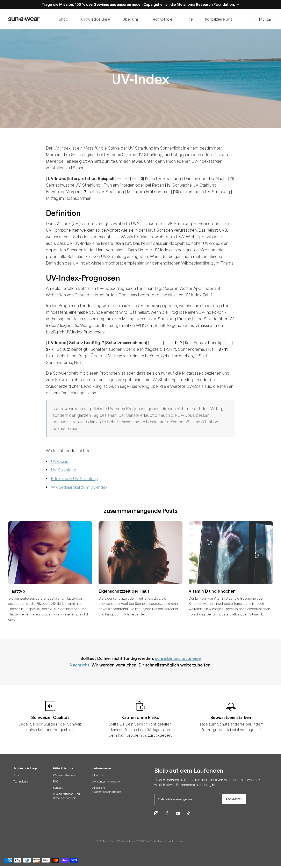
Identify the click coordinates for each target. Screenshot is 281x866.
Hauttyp (16, 591)
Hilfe (189, 19)
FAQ (55, 781)
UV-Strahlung (63, 469)
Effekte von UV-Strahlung (74, 478)
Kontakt (58, 787)
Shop (63, 19)
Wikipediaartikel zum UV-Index (79, 487)
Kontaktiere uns (218, 19)
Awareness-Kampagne (106, 781)
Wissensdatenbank (64, 775)
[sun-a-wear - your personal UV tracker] (23, 19)
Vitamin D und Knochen (212, 591)
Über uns (130, 19)
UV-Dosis (59, 461)
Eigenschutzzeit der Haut (124, 591)
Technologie (161, 19)
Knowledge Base (95, 19)
